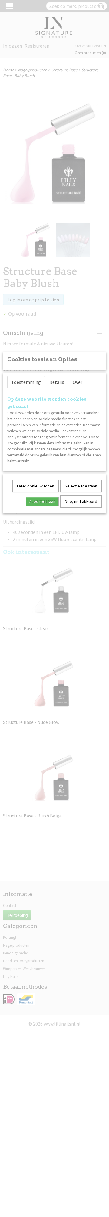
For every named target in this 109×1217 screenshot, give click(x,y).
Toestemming (26, 382)
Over (77, 382)
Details (56, 382)
